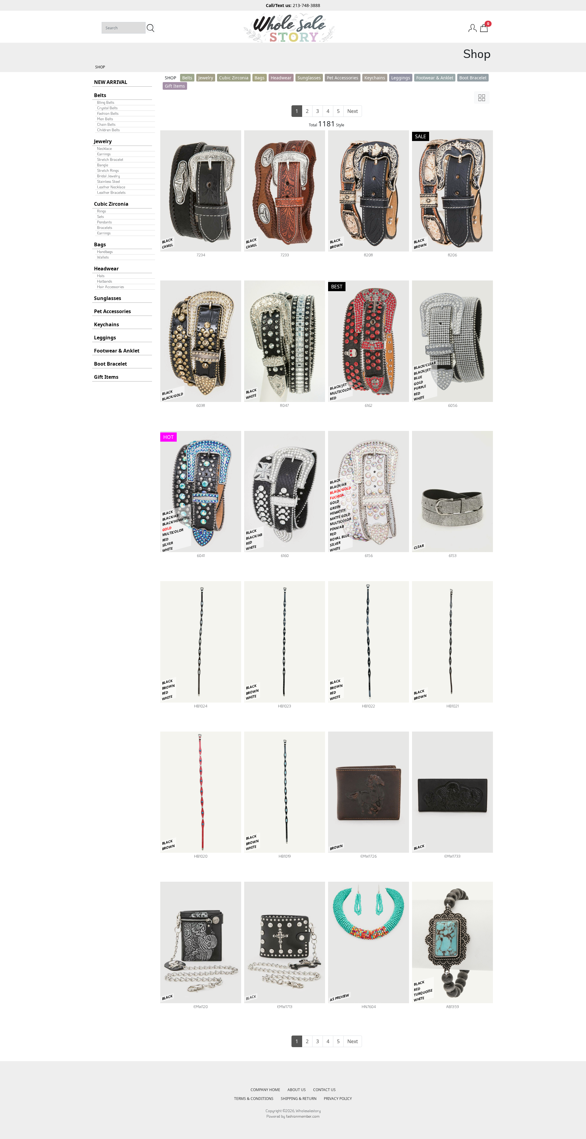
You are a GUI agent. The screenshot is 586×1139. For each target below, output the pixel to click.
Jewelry (103, 141)
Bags (100, 244)
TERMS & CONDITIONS (253, 1098)
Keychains (106, 324)
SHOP (100, 67)
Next (352, 111)
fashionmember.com (303, 1116)
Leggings (105, 337)
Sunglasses (107, 298)
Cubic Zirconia (111, 204)
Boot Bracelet (110, 363)
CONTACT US (324, 1089)
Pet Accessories (112, 311)
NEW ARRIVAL (110, 82)
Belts (100, 95)
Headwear (106, 268)
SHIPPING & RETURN (299, 1098)
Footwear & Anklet (116, 350)
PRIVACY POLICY (338, 1098)
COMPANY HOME (265, 1089)
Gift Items (106, 377)
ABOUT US (297, 1089)
